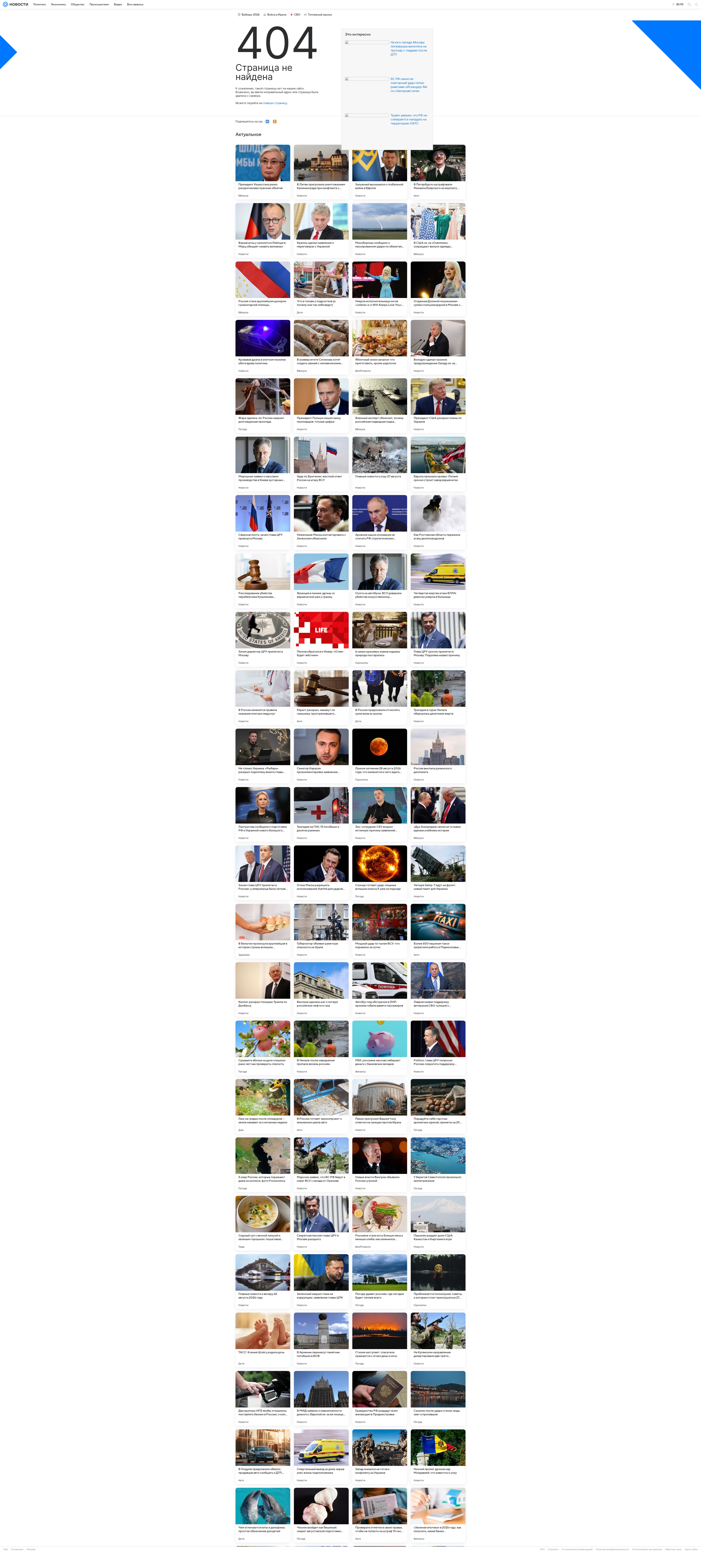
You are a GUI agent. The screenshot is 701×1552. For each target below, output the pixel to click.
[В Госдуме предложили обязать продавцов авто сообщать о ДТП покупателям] (262, 1456)
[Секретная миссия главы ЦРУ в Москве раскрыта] (321, 1223)
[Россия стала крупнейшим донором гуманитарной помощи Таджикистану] (262, 288)
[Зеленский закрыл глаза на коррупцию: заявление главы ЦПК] (321, 1281)
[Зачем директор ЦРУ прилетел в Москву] (262, 639)
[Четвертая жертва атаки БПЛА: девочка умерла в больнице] (438, 580)
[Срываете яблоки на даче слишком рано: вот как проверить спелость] (262, 1048)
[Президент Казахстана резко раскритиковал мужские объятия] (262, 172)
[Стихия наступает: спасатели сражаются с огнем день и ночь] (379, 1340)
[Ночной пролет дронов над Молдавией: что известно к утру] (438, 1456)
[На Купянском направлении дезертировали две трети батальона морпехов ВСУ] (438, 1340)
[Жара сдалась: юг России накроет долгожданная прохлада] (262, 405)
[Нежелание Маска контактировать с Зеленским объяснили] (321, 522)
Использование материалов (647, 1549)
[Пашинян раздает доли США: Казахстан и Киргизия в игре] (438, 1223)
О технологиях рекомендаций (577, 1549)
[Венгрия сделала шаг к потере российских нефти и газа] (321, 989)
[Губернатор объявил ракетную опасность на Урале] (321, 931)
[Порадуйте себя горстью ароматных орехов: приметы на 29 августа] (438, 1106)
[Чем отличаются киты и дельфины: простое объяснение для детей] (262, 1515)
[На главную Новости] (18, 4)
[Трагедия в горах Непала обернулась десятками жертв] (438, 697)
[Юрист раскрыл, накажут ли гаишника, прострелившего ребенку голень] (321, 697)
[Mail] (5, 4)
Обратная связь (673, 1549)
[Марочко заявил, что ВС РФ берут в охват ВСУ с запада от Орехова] (321, 1164)
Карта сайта (691, 1549)
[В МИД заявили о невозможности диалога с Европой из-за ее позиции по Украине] (321, 1398)
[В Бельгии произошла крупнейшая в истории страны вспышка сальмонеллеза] (262, 931)
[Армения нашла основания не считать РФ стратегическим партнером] (379, 522)
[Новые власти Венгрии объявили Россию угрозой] (379, 1164)
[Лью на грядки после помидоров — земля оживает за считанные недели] (262, 1106)
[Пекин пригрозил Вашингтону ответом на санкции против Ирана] (379, 1106)
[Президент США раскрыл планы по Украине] (438, 405)
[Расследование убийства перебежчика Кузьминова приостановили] (262, 580)
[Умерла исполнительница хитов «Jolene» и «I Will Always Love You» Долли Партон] (379, 288)
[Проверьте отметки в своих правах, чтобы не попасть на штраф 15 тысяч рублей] (379, 1515)
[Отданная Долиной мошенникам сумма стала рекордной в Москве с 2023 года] (438, 288)
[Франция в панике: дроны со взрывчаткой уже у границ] (321, 580)
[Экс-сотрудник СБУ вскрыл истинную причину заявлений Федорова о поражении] (379, 814)
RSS (542, 1549)
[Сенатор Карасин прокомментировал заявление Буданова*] (321, 756)
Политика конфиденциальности (612, 1549)
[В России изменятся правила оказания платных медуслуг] (262, 697)
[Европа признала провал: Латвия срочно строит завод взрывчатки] (438, 464)
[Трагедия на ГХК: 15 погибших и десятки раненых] (321, 814)
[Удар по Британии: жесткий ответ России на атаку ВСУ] (321, 464)
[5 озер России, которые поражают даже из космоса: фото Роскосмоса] (262, 1164)
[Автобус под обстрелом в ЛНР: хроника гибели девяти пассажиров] (379, 989)
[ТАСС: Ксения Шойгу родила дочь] (262, 1340)
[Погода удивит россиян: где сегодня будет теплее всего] (379, 1281)
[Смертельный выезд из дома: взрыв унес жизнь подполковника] (321, 1456)
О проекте (553, 1549)
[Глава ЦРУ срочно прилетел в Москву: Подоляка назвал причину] (438, 639)
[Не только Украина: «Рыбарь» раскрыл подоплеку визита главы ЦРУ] (262, 756)
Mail (6, 1549)
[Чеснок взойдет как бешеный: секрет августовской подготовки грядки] (321, 1515)
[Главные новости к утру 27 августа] (379, 464)
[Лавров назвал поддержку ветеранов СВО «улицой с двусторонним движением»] (438, 989)
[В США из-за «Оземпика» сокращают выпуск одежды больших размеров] (438, 230)
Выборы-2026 (251, 14)
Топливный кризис (320, 14)
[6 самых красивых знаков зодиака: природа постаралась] (379, 639)
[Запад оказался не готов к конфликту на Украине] (379, 1456)
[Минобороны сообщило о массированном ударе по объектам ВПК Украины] (379, 230)
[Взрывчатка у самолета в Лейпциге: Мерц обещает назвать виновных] (262, 230)
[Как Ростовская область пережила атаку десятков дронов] (438, 522)
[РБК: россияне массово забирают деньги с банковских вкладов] (379, 1048)
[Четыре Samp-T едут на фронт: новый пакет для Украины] (438, 872)
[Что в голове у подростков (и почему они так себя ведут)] (321, 288)
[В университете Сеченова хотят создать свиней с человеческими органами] (321, 347)
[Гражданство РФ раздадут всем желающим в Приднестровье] (379, 1398)
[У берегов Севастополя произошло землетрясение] (438, 1164)
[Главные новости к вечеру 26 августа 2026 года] (262, 1281)
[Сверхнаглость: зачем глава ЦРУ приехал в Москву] (262, 522)
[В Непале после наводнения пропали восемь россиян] (321, 1048)
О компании (17, 1549)
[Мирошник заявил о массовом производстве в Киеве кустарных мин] (262, 464)
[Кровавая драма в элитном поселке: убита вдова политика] (262, 347)
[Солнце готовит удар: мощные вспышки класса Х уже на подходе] (379, 872)
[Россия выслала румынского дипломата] (438, 756)
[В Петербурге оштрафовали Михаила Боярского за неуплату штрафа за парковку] (438, 172)
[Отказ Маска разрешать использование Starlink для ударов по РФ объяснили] (321, 872)
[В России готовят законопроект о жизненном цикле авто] (321, 1106)
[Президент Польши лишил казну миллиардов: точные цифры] (321, 405)
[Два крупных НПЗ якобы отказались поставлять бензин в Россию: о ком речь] (262, 1398)
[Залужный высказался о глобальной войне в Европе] (379, 172)
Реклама (31, 1549)
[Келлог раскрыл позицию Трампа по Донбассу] (262, 989)
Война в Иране (276, 14)
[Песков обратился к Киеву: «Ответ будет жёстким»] (321, 639)
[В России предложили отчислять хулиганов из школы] (379, 697)
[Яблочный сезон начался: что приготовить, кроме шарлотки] (379, 347)
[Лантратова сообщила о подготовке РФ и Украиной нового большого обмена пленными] (262, 814)
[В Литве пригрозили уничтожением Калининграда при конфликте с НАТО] (321, 172)
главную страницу (275, 103)
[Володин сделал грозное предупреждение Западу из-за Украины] (438, 347)
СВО (297, 14)
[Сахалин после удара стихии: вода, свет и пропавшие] (438, 1398)
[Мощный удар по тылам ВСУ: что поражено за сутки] (379, 931)
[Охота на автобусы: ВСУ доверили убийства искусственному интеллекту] (379, 580)
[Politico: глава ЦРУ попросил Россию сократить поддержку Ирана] (438, 1048)
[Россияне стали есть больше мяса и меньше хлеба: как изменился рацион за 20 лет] (379, 1223)
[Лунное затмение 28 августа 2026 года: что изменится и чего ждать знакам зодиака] (379, 756)
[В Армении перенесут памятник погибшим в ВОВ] (321, 1340)
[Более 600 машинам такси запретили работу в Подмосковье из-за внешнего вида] (438, 931)
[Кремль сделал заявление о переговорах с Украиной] (321, 230)
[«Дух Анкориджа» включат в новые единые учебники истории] (438, 814)
